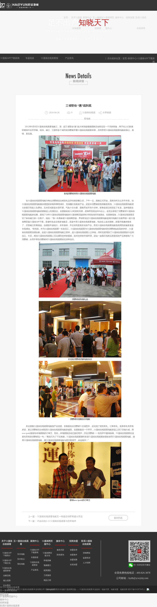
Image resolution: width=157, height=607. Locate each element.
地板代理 (105, 589)
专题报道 (29, 58)
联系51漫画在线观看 (141, 19)
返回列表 (118, 518)
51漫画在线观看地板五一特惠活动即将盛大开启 (59, 516)
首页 (66, 17)
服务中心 (119, 17)
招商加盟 (130, 17)
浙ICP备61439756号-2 (136, 589)
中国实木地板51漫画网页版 (65, 589)
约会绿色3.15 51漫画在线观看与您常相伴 (56, 521)
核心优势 (7, 580)
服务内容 (60, 550)
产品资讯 (69, 58)
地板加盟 (114, 589)
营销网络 (86, 553)
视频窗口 (47, 565)
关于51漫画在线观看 (76, 19)
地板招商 (123, 589)
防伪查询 (60, 555)
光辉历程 (7, 576)
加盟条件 (73, 555)
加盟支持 (73, 550)
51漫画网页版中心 (108, 19)
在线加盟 (73, 564)
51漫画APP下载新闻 (9, 58)
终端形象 (47, 560)
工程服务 (47, 575)
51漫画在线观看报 (49, 58)
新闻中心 (87, 17)
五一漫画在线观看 (98, 19)
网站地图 (4, 594)
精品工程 (47, 580)
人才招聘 (86, 563)
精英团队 (47, 570)
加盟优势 (73, 560)
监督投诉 (86, 558)
